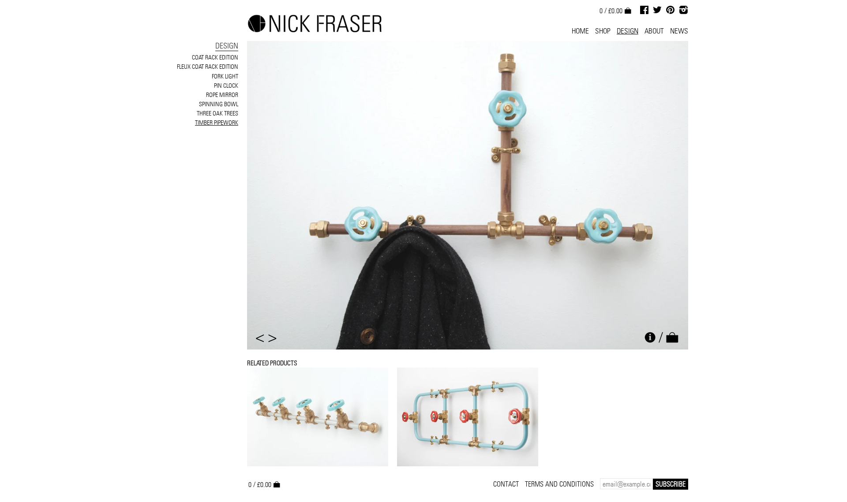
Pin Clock (226, 85)
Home (580, 30)
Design (627, 30)
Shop (603, 30)
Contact (506, 484)
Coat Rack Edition (215, 57)
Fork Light (225, 76)
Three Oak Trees (217, 113)
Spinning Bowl (218, 104)
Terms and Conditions (559, 484)
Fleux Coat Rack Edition (207, 66)
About (654, 30)
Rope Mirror (222, 94)
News (679, 30)
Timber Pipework (216, 122)
